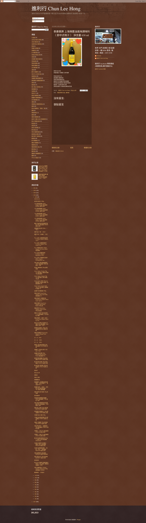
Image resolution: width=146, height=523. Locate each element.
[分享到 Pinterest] (87, 90)
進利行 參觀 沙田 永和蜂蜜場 (39, 119)
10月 (36, 477)
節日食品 (34, 129)
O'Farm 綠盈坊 (35, 157)
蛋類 (33, 106)
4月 (36, 491)
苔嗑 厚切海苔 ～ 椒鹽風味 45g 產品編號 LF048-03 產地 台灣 (41, 427)
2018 (34, 195)
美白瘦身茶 (37, 395)
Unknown (99, 55)
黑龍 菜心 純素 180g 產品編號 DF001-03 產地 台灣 (41, 408)
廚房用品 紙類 (35, 134)
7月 (36, 484)
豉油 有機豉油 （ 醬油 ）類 (38, 108)
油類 (33, 69)
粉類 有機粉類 (35, 95)
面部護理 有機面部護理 (37, 80)
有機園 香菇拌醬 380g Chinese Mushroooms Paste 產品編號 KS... (40, 354)
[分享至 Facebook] (85, 90)
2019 (34, 192)
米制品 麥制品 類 (36, 54)
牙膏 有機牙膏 (35, 42)
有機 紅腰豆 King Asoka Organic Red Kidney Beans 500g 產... (40, 304)
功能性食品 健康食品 (37, 44)
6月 (36, 487)
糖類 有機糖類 (35, 142)
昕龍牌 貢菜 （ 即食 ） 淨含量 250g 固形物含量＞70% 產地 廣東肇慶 (41, 388)
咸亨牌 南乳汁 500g (39, 201)
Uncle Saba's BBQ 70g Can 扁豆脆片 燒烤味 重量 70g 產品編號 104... (41, 282)
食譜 (33, 82)
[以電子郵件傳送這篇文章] (80, 90)
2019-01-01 (37, 199)
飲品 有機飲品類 (36, 121)
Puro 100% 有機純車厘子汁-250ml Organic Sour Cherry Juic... (40, 244)
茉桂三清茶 (37, 377)
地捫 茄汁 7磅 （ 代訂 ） (40, 232)
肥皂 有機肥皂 (35, 72)
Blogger (79, 519)
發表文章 (36, 18)
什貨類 (33, 37)
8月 (36, 482)
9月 (36, 480)
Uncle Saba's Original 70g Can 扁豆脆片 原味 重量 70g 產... (40, 277)
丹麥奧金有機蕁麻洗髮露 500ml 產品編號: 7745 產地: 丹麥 (41, 399)
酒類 (33, 102)
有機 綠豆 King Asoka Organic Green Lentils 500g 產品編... (40, 309)
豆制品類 (34, 61)
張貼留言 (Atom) (60, 151)
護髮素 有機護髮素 (36, 153)
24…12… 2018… (38, 340)
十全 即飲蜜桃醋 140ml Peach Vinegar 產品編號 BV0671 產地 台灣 (40, 215)
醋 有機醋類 (34, 140)
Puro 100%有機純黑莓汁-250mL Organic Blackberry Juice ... (39, 254)
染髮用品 (34, 76)
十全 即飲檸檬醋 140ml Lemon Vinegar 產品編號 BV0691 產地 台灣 (41, 210)
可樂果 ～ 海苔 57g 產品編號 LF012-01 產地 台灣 (41, 435)
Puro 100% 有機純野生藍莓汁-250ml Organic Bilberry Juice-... (41, 239)
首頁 (71, 148)
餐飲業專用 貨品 (61, 92)
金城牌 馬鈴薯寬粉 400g (40, 291)
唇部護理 (34, 89)
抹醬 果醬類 (34, 65)
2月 (36, 496)
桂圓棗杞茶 (37, 379)
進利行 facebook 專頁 (100, 69)
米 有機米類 (34, 52)
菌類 (33, 114)
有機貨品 (34, 50)
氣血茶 (36, 370)
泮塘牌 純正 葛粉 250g (39, 415)
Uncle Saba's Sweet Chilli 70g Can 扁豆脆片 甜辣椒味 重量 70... (41, 287)
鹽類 (33, 155)
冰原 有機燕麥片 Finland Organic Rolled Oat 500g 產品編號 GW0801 (41, 469)
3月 (36, 494)
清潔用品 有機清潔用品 (37, 104)
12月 (36, 197)
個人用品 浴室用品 (36, 87)
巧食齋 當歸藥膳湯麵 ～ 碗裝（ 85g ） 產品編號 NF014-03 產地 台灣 (40, 449)
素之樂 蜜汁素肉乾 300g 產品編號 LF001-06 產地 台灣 (41, 367)
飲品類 (33, 123)
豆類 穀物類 (34, 63)
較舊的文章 (88, 148)
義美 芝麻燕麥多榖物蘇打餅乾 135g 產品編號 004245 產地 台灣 (41, 225)
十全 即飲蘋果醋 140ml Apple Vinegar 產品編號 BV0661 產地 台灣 (40, 220)
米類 (33, 57)
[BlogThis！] (82, 90)
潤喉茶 (36, 375)
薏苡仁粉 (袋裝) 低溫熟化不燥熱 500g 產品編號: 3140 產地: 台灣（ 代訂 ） (41, 324)
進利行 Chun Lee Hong (56, 8)
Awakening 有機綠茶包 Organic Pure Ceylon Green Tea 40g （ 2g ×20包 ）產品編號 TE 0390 (43, 168)
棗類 (33, 110)
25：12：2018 (37, 337)
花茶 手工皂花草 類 (36, 74)
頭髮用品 (34, 144)
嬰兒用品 (34, 149)
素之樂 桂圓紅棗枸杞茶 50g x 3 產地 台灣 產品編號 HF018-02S (41, 439)
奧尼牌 (33, 125)
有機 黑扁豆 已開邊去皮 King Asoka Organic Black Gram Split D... (41, 299)
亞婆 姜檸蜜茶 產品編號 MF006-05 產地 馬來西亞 (41, 453)
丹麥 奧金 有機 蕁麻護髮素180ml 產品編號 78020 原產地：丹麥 (41, 264)
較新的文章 (55, 148)
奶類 (33, 46)
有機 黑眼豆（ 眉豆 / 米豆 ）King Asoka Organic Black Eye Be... (41, 319)
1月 (36, 498)
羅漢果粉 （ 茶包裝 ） (39, 472)
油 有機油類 (34, 67)
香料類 (33, 84)
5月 (36, 489)
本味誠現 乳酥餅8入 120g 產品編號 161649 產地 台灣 (41, 412)
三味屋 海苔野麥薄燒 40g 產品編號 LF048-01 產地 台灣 (41, 419)
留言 (35, 21)
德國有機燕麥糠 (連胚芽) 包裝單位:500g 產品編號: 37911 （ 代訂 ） (43, 176)
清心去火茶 (37, 372)
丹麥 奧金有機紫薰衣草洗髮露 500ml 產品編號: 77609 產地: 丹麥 (41, 404)
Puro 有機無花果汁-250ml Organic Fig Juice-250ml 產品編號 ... (40, 249)
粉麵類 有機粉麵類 (36, 97)
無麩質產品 (34, 112)
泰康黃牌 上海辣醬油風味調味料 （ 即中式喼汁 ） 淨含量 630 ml (41, 383)
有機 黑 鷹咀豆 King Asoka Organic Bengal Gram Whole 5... (40, 334)
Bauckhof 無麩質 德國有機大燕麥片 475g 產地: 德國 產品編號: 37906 (41, 464)
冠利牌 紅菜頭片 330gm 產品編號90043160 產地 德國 (41, 329)
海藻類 (33, 91)
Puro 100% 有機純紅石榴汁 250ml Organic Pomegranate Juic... (41, 259)
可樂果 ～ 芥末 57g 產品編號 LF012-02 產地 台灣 (41, 431)
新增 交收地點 (35, 127)
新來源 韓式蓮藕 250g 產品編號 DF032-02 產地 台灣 (41, 359)
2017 (34, 501)
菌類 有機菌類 (35, 117)
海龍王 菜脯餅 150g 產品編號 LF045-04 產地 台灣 (41, 423)
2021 (34, 188)
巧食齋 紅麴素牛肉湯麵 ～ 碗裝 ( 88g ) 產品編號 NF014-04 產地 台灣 (40, 444)
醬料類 (67, 92)
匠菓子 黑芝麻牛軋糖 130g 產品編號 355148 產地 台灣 (41, 346)
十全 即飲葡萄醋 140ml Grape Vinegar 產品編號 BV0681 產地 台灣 (40, 205)
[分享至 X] (84, 90)
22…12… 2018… (38, 342)
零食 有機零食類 (36, 132)
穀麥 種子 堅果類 (36, 136)
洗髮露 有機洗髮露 (36, 78)
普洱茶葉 (36, 460)
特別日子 (34, 93)
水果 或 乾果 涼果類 (36, 39)
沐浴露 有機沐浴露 (36, 59)
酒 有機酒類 (34, 99)
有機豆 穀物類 (35, 48)
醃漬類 (33, 138)
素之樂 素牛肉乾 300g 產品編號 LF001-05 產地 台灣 (41, 362)
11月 (36, 475)
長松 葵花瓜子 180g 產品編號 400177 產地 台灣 (41, 457)
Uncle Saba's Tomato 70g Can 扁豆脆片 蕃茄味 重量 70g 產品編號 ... (41, 272)
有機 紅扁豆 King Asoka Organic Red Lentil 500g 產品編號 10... (40, 294)
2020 (34, 190)
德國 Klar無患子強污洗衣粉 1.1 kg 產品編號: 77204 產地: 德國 (41, 314)
